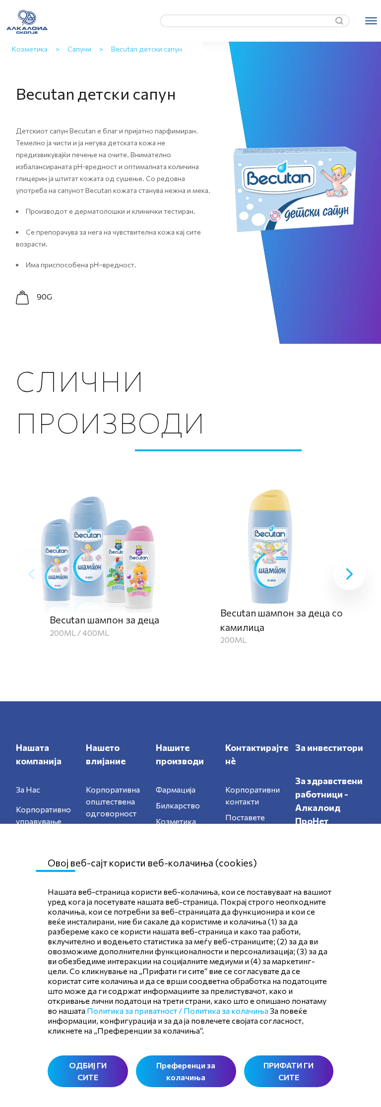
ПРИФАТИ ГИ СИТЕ (288, 1071)
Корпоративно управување (43, 815)
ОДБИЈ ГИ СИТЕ (88, 1071)
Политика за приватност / (134, 1010)
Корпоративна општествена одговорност (113, 801)
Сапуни (79, 49)
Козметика (30, 49)
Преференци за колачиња (185, 1071)
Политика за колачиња (226, 1010)
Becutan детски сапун (146, 49)
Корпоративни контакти (252, 795)
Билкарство (178, 805)
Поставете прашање (245, 823)
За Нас (28, 789)
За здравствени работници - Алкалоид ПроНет (329, 800)
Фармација (175, 789)
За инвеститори (329, 747)
